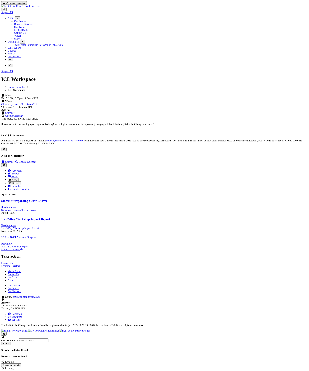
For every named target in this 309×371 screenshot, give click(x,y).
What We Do (14, 285)
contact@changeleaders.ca (26, 296)
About (11, 280)
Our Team (13, 277)
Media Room (14, 271)
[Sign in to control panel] (14, 330)
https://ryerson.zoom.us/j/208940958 (64, 140)
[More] (17, 18)
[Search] (4, 9)
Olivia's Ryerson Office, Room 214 (19, 104)
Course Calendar (16, 87)
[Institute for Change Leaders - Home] (21, 6)
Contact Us (13, 274)
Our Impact (13, 288)
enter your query (9, 340)
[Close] (4, 149)
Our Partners (14, 291)
